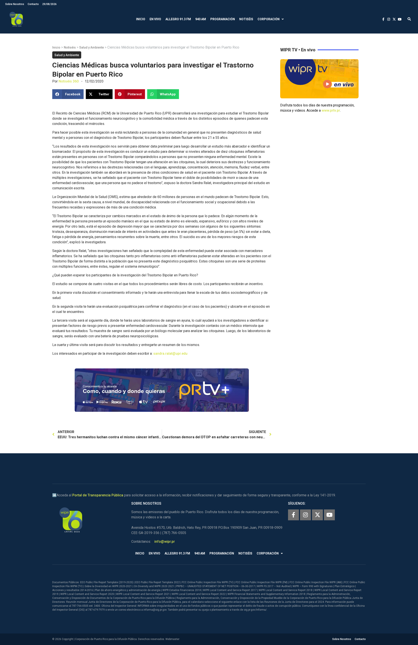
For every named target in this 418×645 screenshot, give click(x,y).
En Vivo (155, 19)
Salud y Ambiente (91, 47)
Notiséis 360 (69, 81)
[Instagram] (305, 514)
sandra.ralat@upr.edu (170, 353)
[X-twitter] (317, 514)
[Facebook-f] (293, 514)
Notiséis (246, 19)
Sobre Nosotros (14, 4)
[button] (409, 19)
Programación (222, 19)
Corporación (269, 19)
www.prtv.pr (331, 110)
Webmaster (172, 639)
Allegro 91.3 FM (178, 19)
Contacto (33, 4)
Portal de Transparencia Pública (97, 495)
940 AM (200, 19)
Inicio (140, 19)
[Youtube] (329, 514)
